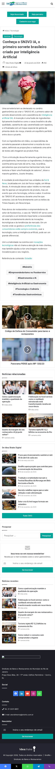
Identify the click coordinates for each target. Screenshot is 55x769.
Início (6, 31)
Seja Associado (17, 14)
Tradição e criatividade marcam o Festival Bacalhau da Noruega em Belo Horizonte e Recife (34, 480)
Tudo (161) (27, 516)
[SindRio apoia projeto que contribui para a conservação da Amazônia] (9, 470)
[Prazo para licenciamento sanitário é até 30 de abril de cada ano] (9, 458)
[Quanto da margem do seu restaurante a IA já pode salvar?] (14, 420)
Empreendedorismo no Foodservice (28, 272)
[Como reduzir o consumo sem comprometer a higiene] (9, 638)
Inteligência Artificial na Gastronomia (27, 283)
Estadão (28, 258)
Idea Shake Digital (12, 63)
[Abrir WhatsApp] (48, 762)
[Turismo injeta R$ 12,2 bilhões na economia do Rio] (41, 420)
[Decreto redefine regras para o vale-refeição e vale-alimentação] (9, 494)
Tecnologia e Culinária (28, 289)
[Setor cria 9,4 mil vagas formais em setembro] (9, 505)
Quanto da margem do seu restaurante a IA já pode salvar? (13, 432)
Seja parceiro (37, 14)
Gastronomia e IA (27, 278)
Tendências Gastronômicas (28, 294)
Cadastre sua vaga (27, 21)
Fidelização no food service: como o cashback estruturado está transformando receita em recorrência (41, 402)
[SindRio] (16, 3)
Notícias (7, 36)
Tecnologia (14, 31)
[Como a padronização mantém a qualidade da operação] (14, 387)
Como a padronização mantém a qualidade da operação (12, 399)
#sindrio (28, 267)
